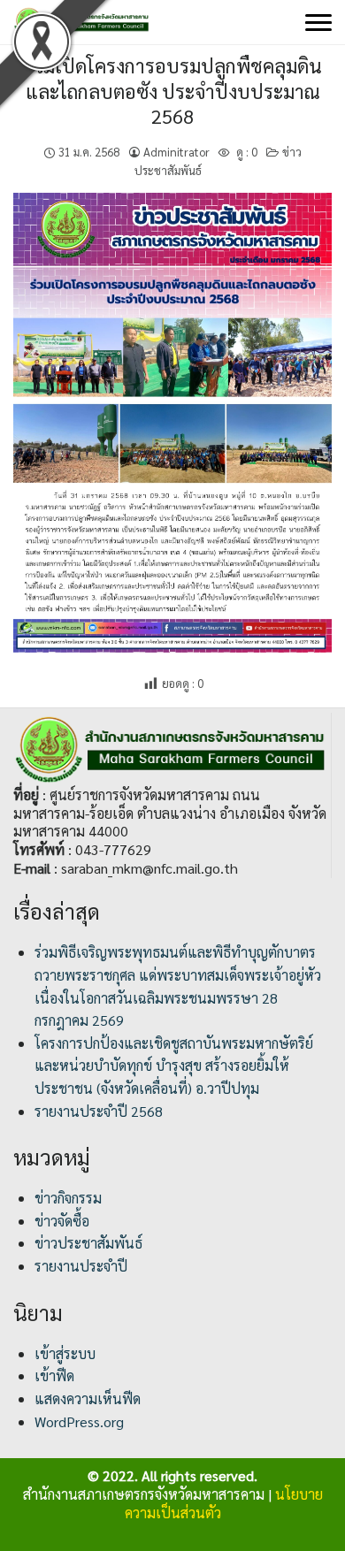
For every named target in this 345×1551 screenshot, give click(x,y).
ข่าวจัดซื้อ (61, 1220)
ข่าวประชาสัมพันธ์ (88, 1243)
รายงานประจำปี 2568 (98, 1111)
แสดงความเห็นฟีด (87, 1398)
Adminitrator (176, 151)
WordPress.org (79, 1421)
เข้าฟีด (54, 1375)
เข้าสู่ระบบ (65, 1353)
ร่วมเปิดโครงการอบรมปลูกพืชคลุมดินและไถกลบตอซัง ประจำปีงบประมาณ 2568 (173, 90)
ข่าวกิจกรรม (68, 1197)
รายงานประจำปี (80, 1266)
